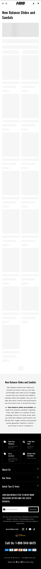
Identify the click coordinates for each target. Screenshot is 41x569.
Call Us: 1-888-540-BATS (20, 543)
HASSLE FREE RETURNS (31, 454)
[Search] (6, 3)
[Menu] (3, 3)
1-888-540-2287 (31, 442)
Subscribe (33, 509)
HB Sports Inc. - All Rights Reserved (23, 557)
